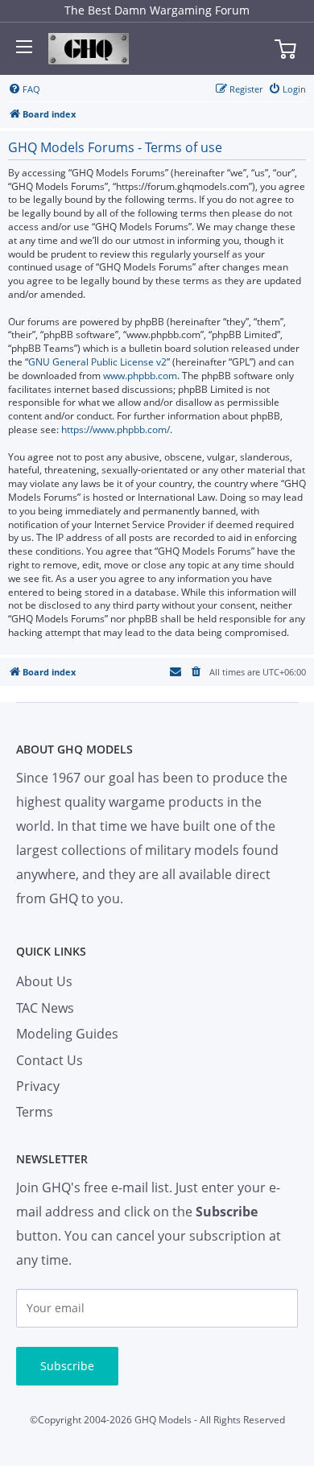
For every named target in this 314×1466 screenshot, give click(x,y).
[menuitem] (24, 89)
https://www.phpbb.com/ (115, 429)
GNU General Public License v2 (97, 362)
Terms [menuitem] (34, 1112)
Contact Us (49, 1060)
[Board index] (88, 49)
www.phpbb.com (140, 376)
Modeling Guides (67, 1034)
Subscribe (67, 1365)
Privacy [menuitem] (38, 1086)
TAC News (45, 1008)
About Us (44, 981)
